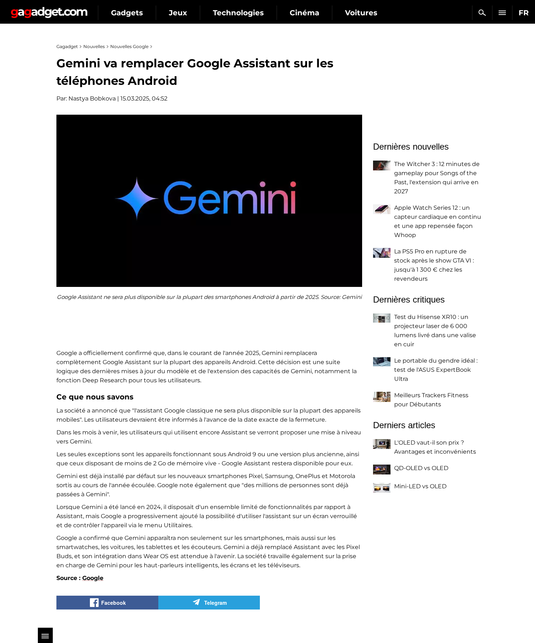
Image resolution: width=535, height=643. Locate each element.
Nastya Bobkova (92, 98)
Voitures (361, 12)
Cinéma (304, 12)
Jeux (178, 12)
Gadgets (127, 12)
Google (92, 578)
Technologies (238, 12)
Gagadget (49, 9)
